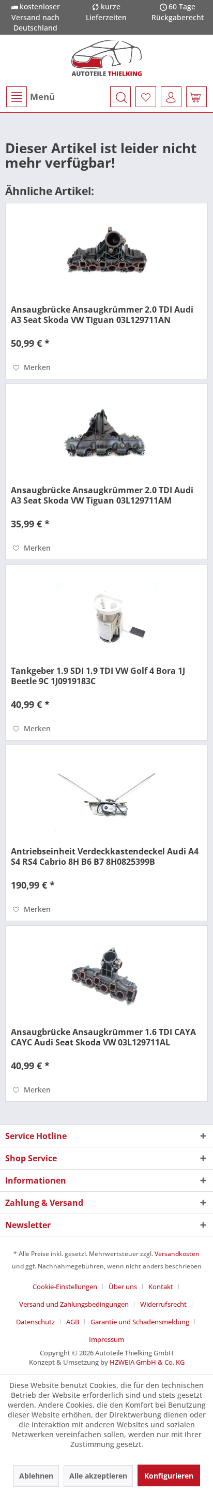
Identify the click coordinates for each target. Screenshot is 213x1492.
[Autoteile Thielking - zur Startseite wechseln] (106, 58)
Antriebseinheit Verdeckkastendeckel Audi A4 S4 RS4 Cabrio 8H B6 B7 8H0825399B (105, 856)
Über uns (123, 1286)
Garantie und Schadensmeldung (139, 1321)
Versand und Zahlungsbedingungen (74, 1304)
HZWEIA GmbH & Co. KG (147, 1362)
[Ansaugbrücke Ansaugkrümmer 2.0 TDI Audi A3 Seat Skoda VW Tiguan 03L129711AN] (106, 255)
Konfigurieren (168, 1476)
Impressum (106, 1339)
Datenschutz (35, 1321)
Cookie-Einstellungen (65, 1286)
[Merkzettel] (145, 96)
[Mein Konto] (171, 96)
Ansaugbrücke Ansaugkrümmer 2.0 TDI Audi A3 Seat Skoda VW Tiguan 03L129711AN (102, 314)
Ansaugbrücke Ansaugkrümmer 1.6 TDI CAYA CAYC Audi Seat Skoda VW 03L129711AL (103, 1037)
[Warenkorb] (196, 96)
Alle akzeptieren (98, 1476)
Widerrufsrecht (163, 1304)
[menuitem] (30, 96)
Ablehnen (36, 1476)
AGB (72, 1321)
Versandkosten (177, 1253)
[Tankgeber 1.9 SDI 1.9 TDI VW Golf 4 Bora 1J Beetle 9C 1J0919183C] (106, 616)
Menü (42, 96)
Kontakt (160, 1286)
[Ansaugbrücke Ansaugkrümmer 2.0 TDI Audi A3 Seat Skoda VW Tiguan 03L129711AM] (106, 435)
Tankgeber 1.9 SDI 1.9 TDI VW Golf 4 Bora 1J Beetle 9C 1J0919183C (98, 676)
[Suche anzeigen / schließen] (120, 96)
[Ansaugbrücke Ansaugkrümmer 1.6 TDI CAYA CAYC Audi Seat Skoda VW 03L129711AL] (106, 977)
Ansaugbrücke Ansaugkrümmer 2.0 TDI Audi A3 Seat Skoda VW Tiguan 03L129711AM (102, 495)
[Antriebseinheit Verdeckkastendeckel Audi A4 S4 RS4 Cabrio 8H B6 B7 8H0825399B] (106, 797)
